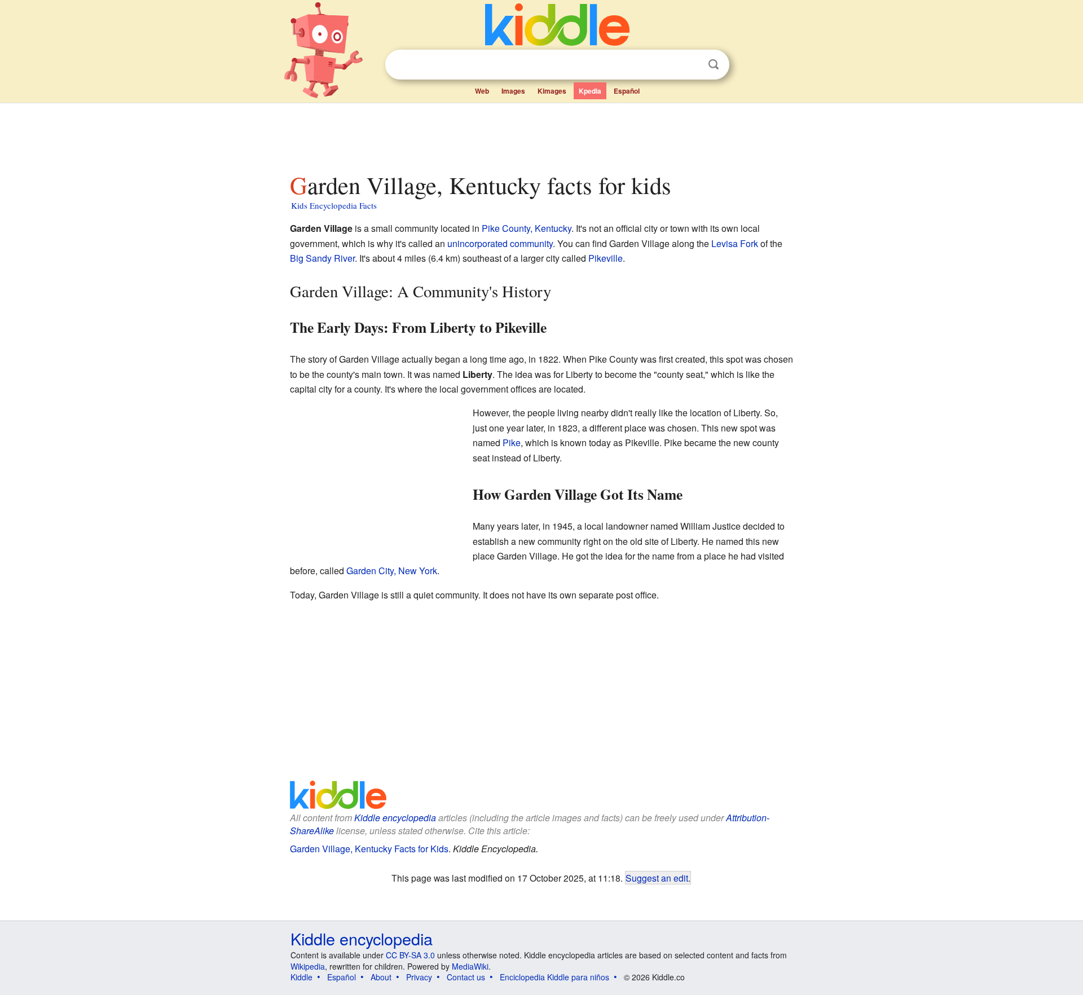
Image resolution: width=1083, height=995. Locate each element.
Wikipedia (307, 966)
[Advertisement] (541, 135)
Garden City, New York (391, 570)
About (381, 977)
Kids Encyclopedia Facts (334, 205)
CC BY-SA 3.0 (410, 955)
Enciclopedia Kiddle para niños (554, 977)
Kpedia (590, 91)
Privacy (419, 977)
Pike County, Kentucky (526, 228)
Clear (690, 64)
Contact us (466, 977)
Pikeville (605, 258)
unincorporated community (500, 243)
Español (627, 91)
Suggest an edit (657, 877)
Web (482, 91)
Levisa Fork (734, 243)
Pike (512, 442)
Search (713, 64)
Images (513, 91)
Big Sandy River (322, 258)
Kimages (552, 91)
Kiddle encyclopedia (395, 817)
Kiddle (301, 977)
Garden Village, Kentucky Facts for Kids (369, 848)
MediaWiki (470, 966)
